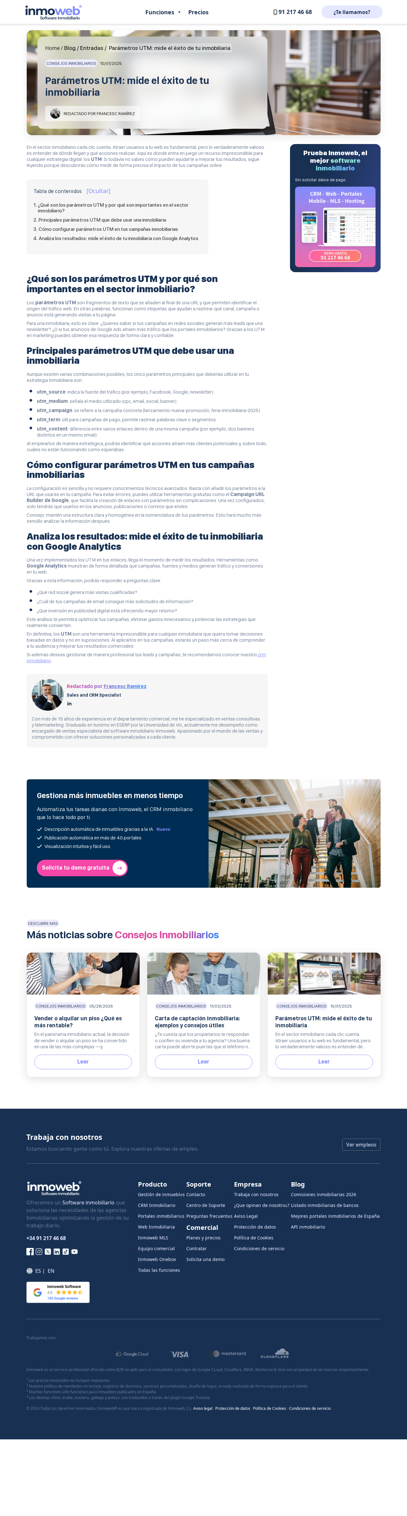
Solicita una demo (205, 1259)
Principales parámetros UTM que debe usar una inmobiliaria (102, 220)
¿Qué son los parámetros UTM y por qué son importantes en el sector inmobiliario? (113, 208)
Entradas (91, 48)
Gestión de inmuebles (161, 1194)
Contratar (196, 1248)
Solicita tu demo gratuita (75, 867)
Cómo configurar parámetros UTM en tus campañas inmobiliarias (108, 229)
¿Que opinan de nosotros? (261, 1205)
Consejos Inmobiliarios (71, 63)
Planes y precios (203, 1238)
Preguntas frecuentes (209, 1216)
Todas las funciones (159, 1270)
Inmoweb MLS (153, 1238)
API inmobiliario (308, 1227)
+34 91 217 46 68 (46, 1238)
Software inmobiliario (88, 1202)
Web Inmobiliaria (156, 1227)
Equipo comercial (156, 1248)
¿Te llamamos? (352, 12)
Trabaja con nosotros (256, 1194)
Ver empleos (361, 1144)
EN (51, 1270)
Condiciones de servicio (259, 1248)
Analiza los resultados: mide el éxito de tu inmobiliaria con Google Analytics (118, 238)
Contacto (195, 1194)
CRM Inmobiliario (156, 1205)
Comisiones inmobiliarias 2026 (323, 1194)
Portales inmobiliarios (161, 1216)
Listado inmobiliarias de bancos (325, 1205)
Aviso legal (202, 1408)
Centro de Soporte (205, 1205)
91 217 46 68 (295, 12)
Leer (83, 1061)
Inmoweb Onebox (157, 1259)
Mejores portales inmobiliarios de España (335, 1216)
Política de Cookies (253, 1238)
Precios (198, 12)
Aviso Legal (246, 1216)
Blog (70, 48)
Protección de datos (255, 1227)
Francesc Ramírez (125, 686)
